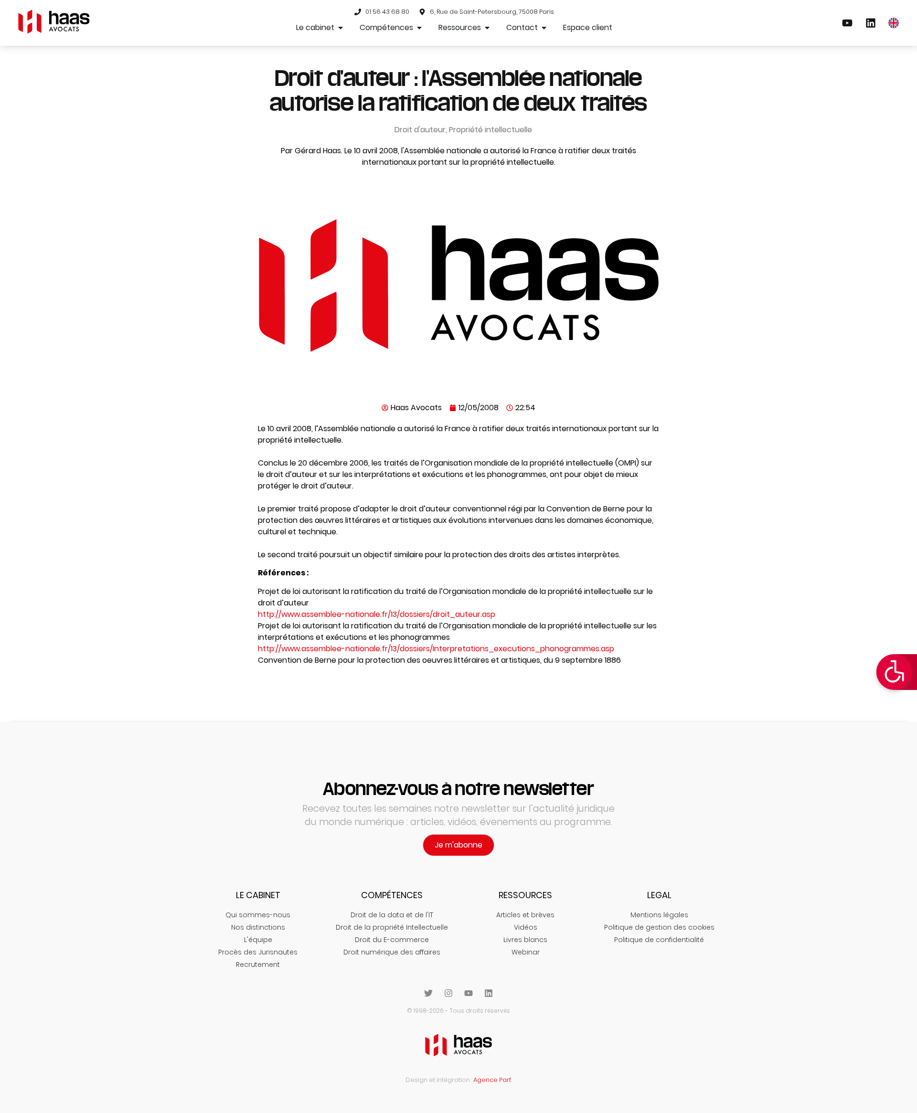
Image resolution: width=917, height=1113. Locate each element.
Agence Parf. (492, 1079)
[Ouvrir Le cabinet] (340, 27)
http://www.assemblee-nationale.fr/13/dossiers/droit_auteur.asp (376, 614)
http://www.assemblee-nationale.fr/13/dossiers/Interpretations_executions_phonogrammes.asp (436, 648)
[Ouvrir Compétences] (419, 27)
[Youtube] (468, 993)
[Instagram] (448, 993)
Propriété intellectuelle (490, 129)
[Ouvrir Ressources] (487, 27)
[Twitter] (428, 993)
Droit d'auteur (420, 129)
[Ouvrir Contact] (544, 27)
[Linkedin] (488, 993)
